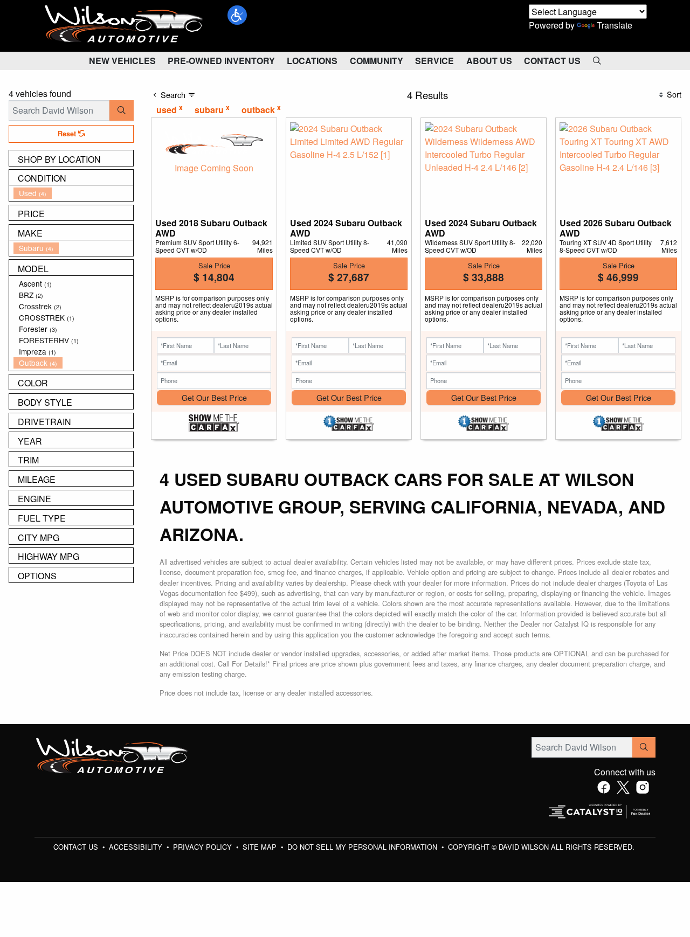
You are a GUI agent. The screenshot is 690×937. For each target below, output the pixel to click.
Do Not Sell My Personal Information (363, 847)
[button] (237, 15)
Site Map (261, 847)
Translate (614, 25)
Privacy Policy (203, 847)
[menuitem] (73, 193)
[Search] (121, 110)
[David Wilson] (124, 24)
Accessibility (136, 847)
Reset (68, 133)
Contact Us (76, 847)
